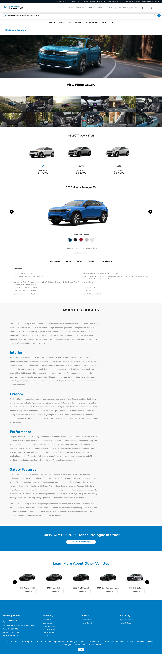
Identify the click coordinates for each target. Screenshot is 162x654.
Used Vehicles (48, 623)
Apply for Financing (127, 620)
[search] (159, 7)
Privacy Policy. (95, 644)
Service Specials (87, 623)
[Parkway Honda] (13, 7)
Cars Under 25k (48, 636)
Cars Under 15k (48, 633)
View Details (27, 591)
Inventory (48, 615)
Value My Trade (125, 623)
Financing (125, 615)
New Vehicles (47, 620)
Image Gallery (91, 248)
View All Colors (73, 248)
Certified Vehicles (49, 626)
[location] (97, 1)
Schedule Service (87, 620)
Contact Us (12, 621)
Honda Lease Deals (49, 629)
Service (85, 615)
